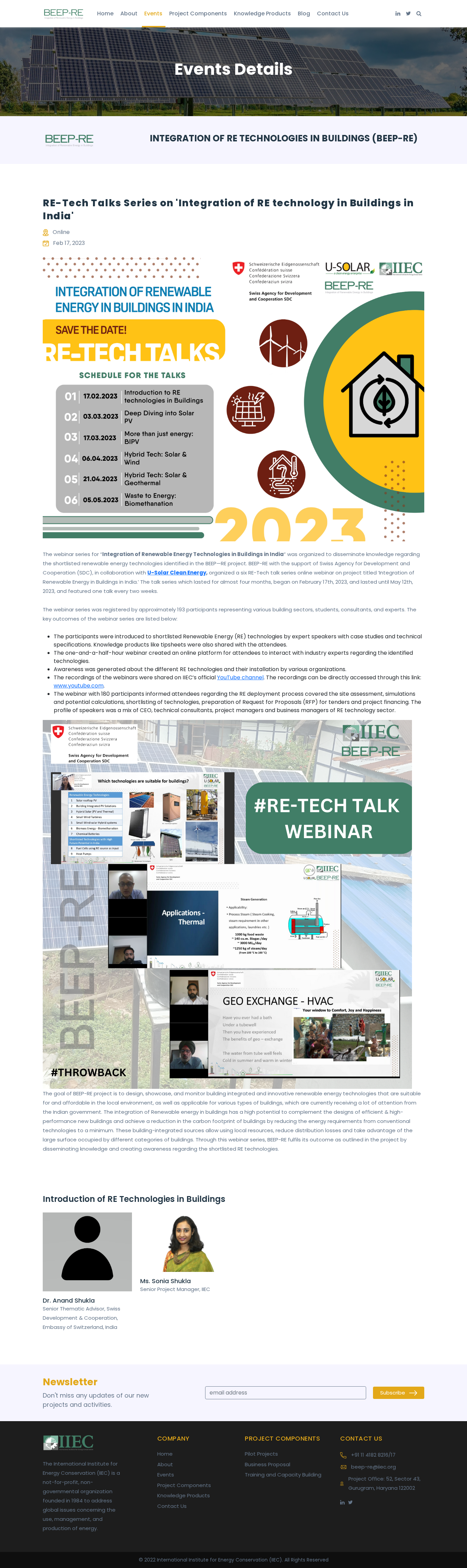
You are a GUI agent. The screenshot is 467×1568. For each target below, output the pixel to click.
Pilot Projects (261, 1453)
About (128, 13)
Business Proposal (267, 1464)
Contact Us (333, 13)
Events (153, 13)
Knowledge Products (262, 13)
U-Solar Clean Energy (176, 572)
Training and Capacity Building (283, 1474)
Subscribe (393, 1392)
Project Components (198, 13)
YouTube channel (240, 677)
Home (105, 13)
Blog (304, 13)
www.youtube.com (79, 686)
